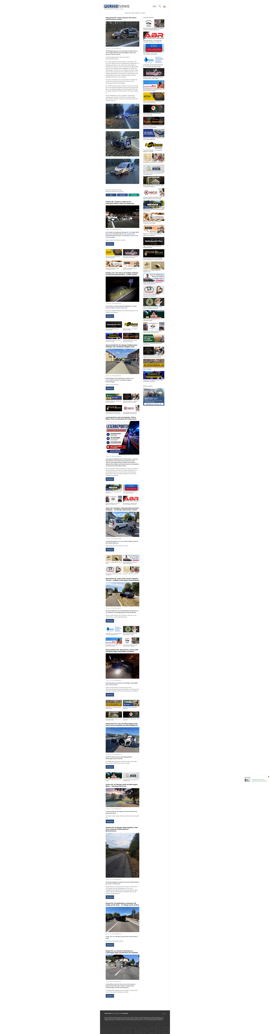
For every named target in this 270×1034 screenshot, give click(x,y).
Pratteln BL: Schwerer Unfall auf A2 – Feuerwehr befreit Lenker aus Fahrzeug (120, 202)
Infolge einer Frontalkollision (113, 936)
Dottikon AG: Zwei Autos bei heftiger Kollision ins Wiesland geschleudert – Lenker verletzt (122, 273)
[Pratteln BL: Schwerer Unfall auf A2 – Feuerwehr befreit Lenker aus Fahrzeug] (122, 216)
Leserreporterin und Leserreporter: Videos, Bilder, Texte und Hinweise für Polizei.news (121, 418)
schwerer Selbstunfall (114, 883)
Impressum (108, 1013)
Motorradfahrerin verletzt (121, 546)
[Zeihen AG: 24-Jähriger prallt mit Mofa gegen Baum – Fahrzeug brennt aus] (122, 797)
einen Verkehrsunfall (111, 684)
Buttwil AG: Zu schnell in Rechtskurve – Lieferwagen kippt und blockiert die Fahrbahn (122, 951)
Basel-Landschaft (136, 13)
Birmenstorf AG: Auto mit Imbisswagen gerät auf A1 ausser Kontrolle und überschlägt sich (122, 724)
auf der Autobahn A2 (128, 234)
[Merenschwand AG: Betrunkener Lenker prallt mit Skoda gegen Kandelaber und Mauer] (122, 666)
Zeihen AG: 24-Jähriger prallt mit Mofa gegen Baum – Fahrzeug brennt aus (122, 785)
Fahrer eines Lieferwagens (126, 984)
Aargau (143, 13)
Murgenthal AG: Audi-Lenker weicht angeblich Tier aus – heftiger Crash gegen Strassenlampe (122, 579)
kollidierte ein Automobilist (120, 541)
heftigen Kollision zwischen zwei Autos (116, 308)
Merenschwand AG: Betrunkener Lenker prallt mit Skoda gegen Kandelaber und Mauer (122, 650)
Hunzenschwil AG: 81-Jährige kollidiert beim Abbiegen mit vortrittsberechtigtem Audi (121, 346)
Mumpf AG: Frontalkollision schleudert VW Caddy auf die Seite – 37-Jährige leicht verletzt (122, 904)
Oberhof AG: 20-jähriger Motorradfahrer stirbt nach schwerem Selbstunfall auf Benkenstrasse (122, 829)
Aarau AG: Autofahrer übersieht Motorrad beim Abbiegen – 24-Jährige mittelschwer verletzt (122, 509)
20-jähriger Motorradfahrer (122, 886)
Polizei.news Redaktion (116, 48)
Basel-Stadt (128, 13)
